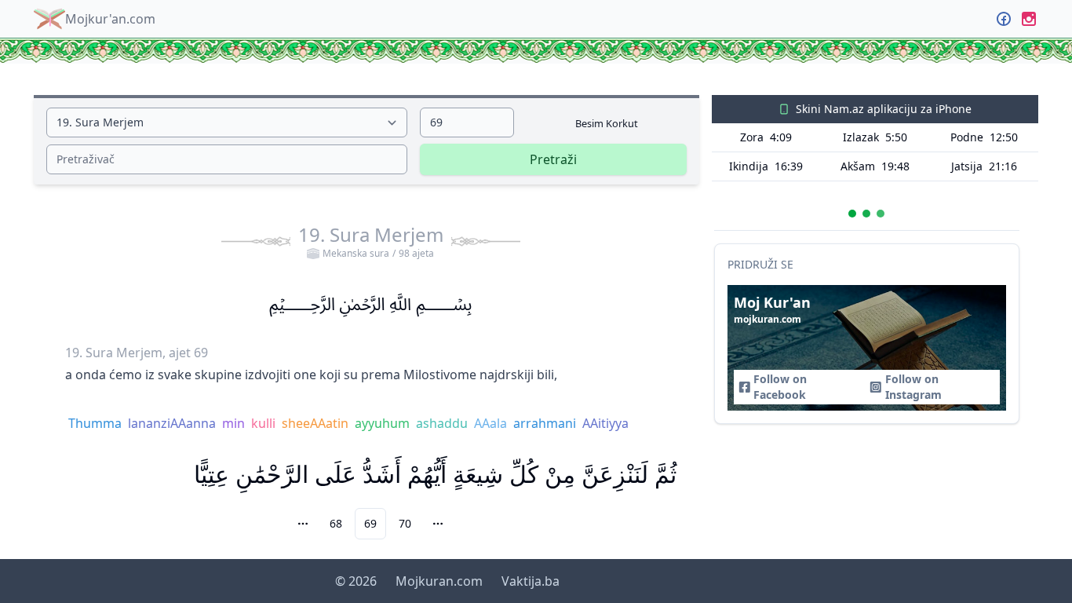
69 (370, 523)
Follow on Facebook (780, 386)
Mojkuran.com (439, 581)
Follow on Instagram (913, 386)
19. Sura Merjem (370, 241)
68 (336, 523)
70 (405, 523)
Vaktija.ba (530, 581)
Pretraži (553, 159)
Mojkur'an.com (110, 18)
